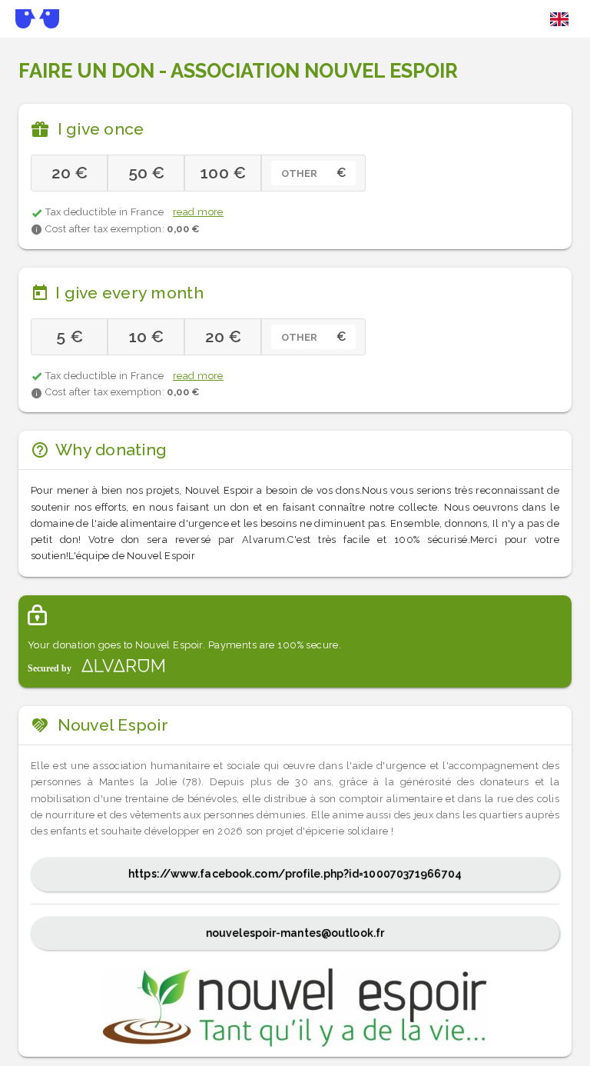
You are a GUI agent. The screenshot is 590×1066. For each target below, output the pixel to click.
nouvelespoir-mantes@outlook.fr (295, 933)
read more (198, 212)
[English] (559, 19)
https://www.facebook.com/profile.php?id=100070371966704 (295, 874)
